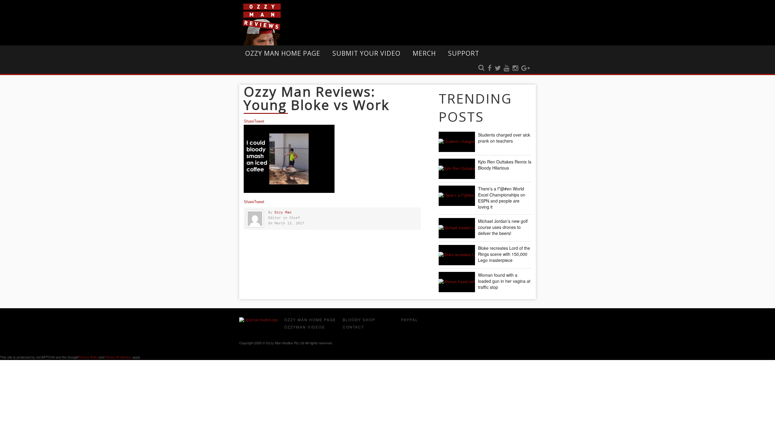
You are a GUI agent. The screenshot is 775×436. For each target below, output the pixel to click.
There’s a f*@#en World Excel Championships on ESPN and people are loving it (501, 198)
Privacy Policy (88, 357)
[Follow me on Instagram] (515, 68)
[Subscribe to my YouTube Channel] (506, 68)
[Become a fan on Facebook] (489, 68)
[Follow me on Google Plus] (525, 68)
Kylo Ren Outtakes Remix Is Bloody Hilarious (504, 165)
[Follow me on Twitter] (497, 68)
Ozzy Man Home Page (282, 53)
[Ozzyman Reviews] (258, 320)
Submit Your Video (366, 53)
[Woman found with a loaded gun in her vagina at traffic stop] (456, 282)
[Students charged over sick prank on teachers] (456, 141)
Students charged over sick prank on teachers (504, 138)
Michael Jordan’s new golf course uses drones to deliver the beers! (503, 227)
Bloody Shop (359, 319)
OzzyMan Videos (304, 326)
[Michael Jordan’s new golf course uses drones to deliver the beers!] (456, 228)
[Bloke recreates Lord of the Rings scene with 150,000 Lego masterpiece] (456, 255)
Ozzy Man (283, 212)
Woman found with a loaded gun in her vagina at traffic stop (504, 281)
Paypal (409, 319)
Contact (353, 326)
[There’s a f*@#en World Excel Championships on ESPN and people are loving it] (456, 195)
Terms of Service (118, 357)
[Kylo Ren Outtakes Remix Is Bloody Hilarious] (456, 168)
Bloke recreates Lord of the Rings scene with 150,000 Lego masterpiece (504, 254)
